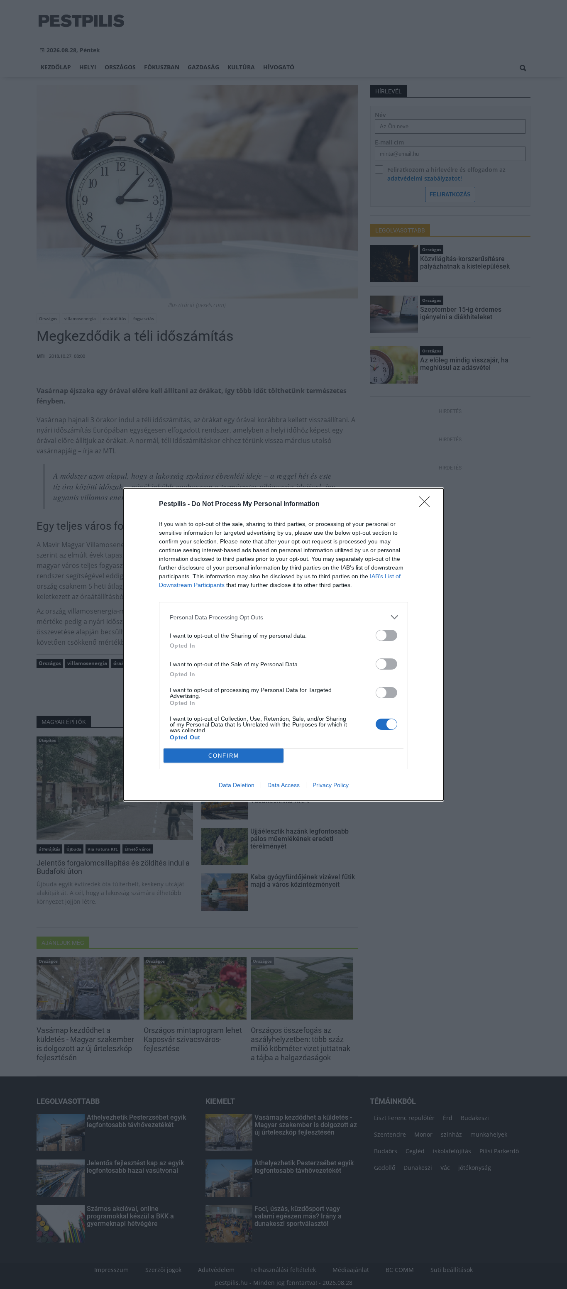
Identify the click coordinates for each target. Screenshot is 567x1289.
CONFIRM (223, 756)
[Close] (427, 504)
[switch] (386, 635)
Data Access (283, 785)
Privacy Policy (331, 785)
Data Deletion (236, 785)
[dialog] (283, 644)
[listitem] (283, 617)
